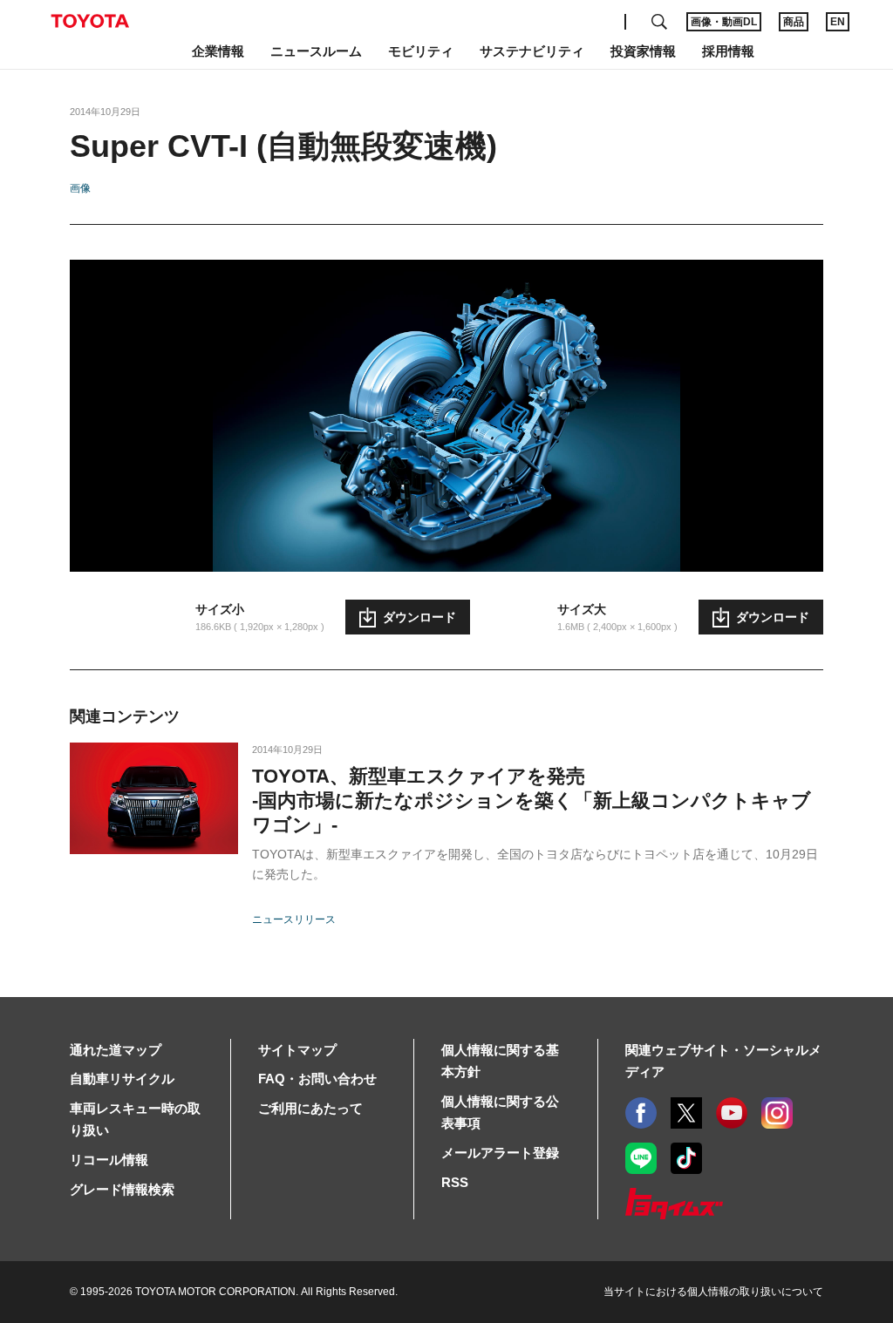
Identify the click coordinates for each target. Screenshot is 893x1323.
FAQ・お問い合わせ (317, 1078)
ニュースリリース (294, 919)
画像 (80, 188)
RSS (454, 1182)
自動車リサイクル (122, 1078)
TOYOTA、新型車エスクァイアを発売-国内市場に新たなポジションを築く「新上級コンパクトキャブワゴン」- (531, 800)
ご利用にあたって (310, 1108)
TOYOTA (90, 21)
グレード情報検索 (122, 1189)
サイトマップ (297, 1049)
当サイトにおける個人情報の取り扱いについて (713, 1292)
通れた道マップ (115, 1049)
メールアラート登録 (500, 1152)
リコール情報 (109, 1159)
